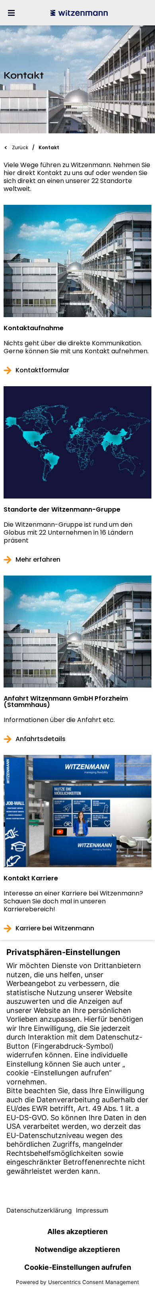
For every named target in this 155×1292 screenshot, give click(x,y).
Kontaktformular (42, 370)
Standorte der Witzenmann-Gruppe (62, 509)
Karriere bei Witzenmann (54, 928)
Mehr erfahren (37, 559)
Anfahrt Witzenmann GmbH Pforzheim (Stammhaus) (66, 701)
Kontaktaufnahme (34, 328)
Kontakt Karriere (31, 878)
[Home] (79, 12)
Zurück (20, 147)
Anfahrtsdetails (40, 739)
